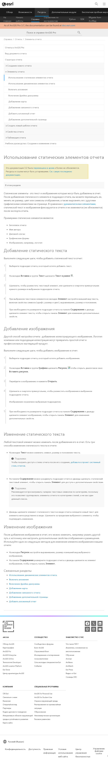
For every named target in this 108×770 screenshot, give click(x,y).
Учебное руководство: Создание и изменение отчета (30, 143)
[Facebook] (87, 623)
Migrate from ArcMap (95, 19)
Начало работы (19, 19)
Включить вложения (17, 89)
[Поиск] (96, 4)
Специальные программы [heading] (46, 687)
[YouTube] (100, 629)
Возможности (25, 12)
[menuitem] (18, 644)
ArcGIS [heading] (6, 637)
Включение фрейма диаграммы (23, 95)
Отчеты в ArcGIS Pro (14, 47)
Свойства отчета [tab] (15, 131)
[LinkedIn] (100, 623)
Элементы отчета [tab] (15, 71)
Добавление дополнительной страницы (27, 119)
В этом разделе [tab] (13, 185)
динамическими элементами (79, 204)
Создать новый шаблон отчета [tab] (22, 125)
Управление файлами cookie (99, 751)
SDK (82, 19)
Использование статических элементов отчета (30, 77)
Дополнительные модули (64, 12)
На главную (7, 19)
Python (72, 19)
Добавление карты (17, 101)
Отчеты (18, 39)
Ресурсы (42, 12)
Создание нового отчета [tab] (19, 65)
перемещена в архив (43, 168)
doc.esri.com (68, 25)
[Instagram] (93, 629)
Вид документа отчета (16, 53)
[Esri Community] (87, 629)
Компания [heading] (8, 687)
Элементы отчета (33, 39)
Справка (35, 19)
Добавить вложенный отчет (21, 113)
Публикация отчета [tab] (16, 137)
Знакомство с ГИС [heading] (75, 637)
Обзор (9, 12)
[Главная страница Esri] (8, 4)
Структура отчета (13, 59)
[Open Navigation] (104, 4)
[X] (93, 623)
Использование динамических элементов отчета (31, 83)
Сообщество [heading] (41, 637)
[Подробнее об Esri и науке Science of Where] (8, 627)
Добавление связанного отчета (23, 107)
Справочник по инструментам (51, 19)
